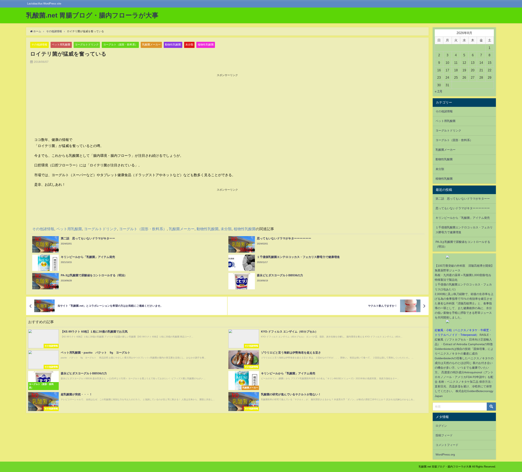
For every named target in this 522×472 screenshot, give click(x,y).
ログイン (441, 425)
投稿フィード (444, 435)
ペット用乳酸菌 (61, 44)
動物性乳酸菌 (173, 44)
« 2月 (438, 91)
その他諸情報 (39, 44)
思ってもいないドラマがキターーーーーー (463, 208)
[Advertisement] (227, 106)
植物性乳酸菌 (206, 44)
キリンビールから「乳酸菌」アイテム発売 (463, 217)
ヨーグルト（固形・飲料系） (120, 44)
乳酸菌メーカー (151, 44)
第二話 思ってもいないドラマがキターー (463, 198)
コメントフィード (447, 444)
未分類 (189, 44)
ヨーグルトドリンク (87, 44)
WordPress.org (445, 454)
